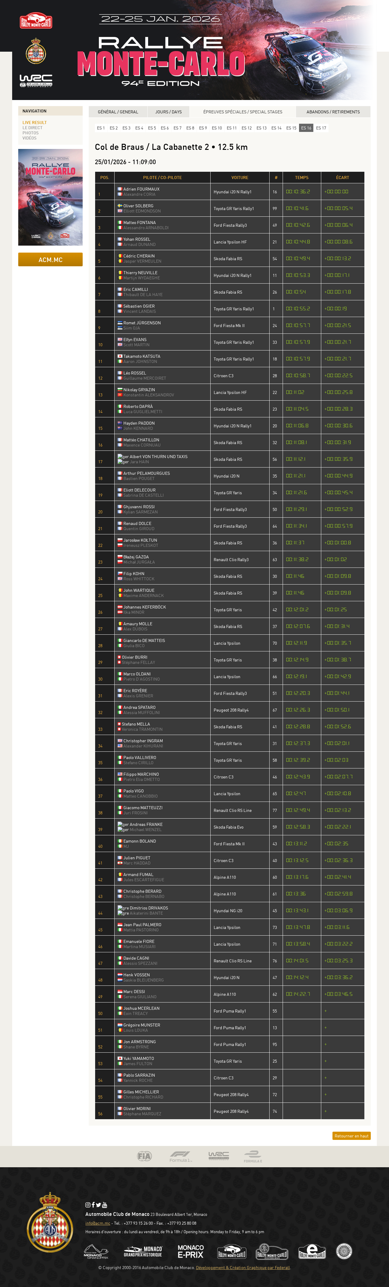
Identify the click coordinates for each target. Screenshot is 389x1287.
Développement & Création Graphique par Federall (243, 1267)
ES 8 (190, 127)
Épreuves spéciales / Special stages (242, 111)
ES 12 (247, 127)
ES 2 (114, 127)
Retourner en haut (352, 1135)
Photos (30, 132)
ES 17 (321, 127)
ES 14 (276, 127)
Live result (34, 122)
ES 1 (101, 127)
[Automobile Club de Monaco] (49, 1253)
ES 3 (126, 127)
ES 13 (261, 127)
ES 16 (306, 127)
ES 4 (139, 127)
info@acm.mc (97, 1223)
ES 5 (152, 127)
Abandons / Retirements (333, 111)
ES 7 (177, 127)
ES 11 (232, 127)
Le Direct (32, 127)
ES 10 (217, 127)
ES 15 (291, 127)
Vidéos (29, 137)
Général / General (118, 111)
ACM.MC (51, 259)
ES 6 (165, 127)
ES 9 (203, 127)
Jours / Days (168, 111)
